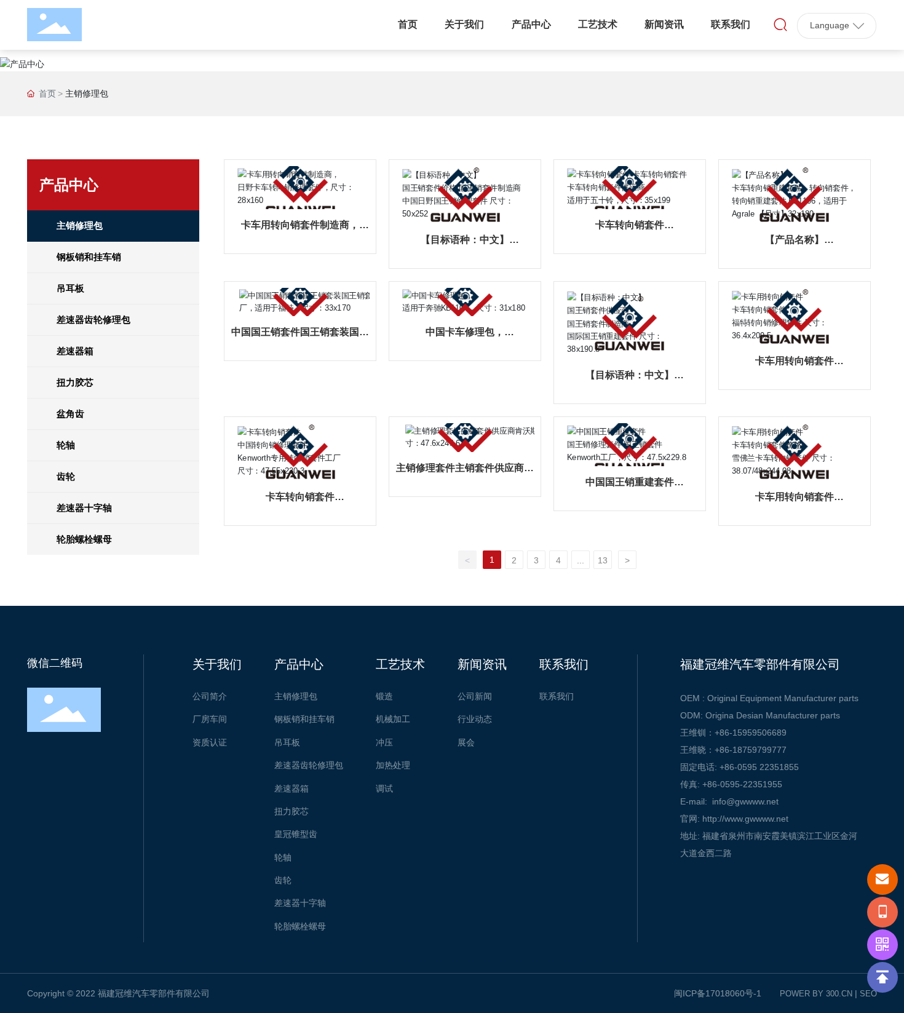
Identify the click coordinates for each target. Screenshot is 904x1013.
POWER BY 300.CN (816, 993)
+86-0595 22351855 (759, 767)
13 (603, 560)
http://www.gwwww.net (745, 819)
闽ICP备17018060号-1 (717, 993)
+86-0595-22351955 (742, 784)
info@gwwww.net (745, 801)
